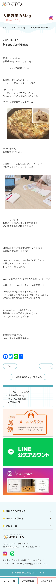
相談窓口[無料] (20, 560)
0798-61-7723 (12, 546)
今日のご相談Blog (17, 398)
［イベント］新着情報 (19, 391)
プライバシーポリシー (12, 563)
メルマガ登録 (35, 560)
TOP (5, 27)
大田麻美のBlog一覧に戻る (28, 377)
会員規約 (29, 563)
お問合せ (7, 560)
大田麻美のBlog (19, 27)
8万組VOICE (14, 402)
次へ (10, 366)
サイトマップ (42, 563)
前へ (45, 366)
